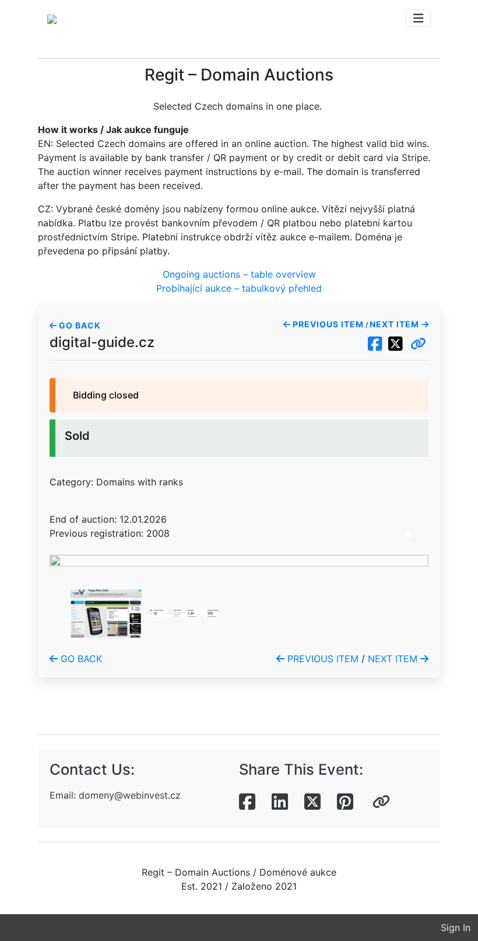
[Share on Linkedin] (280, 802)
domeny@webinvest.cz (130, 795)
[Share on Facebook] (247, 802)
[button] (418, 344)
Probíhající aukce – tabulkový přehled (239, 288)
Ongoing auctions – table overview (239, 274)
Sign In (455, 927)
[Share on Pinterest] (345, 802)
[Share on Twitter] (312, 802)
